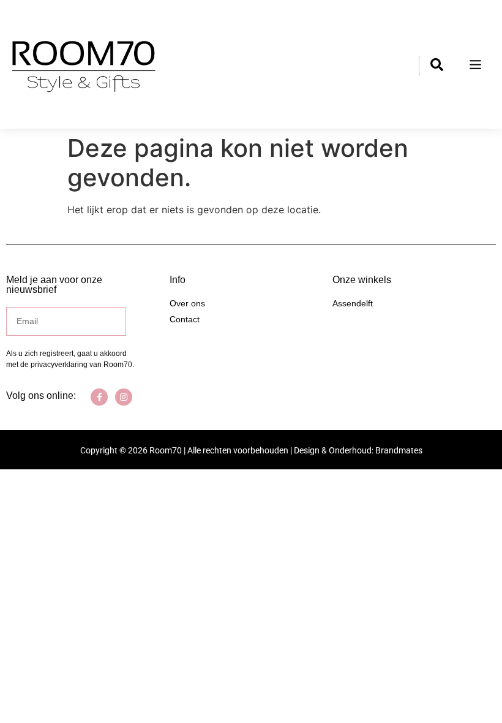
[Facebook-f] (99, 397)
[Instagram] (123, 397)
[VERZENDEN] (118, 321)
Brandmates (398, 450)
